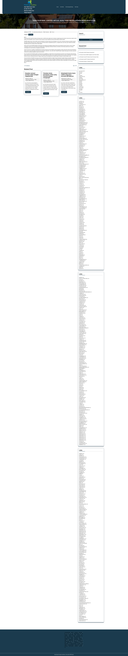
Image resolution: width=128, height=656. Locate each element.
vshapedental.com (82, 587)
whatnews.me (81, 561)
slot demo (80, 75)
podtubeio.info (81, 233)
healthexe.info (81, 216)
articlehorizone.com (82, 510)
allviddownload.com (82, 120)
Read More (28, 92)
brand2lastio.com (82, 167)
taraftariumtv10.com (82, 196)
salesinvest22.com (82, 566)
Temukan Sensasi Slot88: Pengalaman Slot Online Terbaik (89, 54)
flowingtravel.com (82, 141)
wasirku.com (81, 210)
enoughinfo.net (81, 250)
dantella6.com (81, 134)
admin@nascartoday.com (30, 79)
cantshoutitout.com (82, 112)
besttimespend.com (82, 394)
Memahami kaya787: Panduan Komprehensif (87, 59)
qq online (80, 73)
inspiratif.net (81, 103)
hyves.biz (80, 249)
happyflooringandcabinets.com (84, 367)
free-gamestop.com (82, 300)
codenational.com (82, 609)
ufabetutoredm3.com (82, 437)
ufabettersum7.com (82, 431)
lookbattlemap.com (82, 312)
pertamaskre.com (82, 290)
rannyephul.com (81, 193)
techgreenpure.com (82, 496)
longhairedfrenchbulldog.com (83, 327)
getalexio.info (81, 389)
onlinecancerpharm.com (83, 363)
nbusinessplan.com (82, 110)
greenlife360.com (82, 111)
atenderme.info (81, 226)
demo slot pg (81, 87)
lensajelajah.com (81, 472)
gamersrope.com (82, 298)
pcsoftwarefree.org (82, 480)
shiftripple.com (81, 414)
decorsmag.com (81, 121)
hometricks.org (81, 399)
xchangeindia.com (82, 593)
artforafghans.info (82, 214)
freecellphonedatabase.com (83, 297)
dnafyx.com (81, 482)
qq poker (81, 644)
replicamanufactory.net (82, 524)
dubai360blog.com (82, 359)
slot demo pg (81, 86)
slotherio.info (81, 238)
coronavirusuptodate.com (83, 514)
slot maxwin (76, 638)
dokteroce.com (81, 202)
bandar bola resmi (82, 76)
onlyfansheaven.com (82, 174)
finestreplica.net (81, 545)
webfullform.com (81, 119)
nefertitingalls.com (82, 468)
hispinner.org (81, 151)
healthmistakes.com (82, 373)
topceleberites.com (82, 528)
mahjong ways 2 (67, 638)
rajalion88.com (81, 461)
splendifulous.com (82, 526)
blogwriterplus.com (82, 281)
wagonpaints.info (81, 556)
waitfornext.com (81, 557)
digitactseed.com (82, 501)
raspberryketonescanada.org (83, 583)
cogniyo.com (81, 396)
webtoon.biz (81, 336)
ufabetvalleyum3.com (82, 440)
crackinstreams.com (82, 515)
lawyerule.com (81, 205)
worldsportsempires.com (83, 380)
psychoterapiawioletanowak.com (84, 409)
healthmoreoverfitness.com (83, 131)
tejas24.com (81, 211)
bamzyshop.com (82, 579)
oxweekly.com (81, 186)
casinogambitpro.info (82, 284)
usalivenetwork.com (82, 294)
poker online (81, 78)
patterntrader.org (81, 376)
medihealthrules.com (82, 584)
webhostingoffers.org (82, 491)
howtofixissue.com (82, 116)
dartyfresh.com (81, 478)
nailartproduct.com (82, 500)
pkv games (76, 632)
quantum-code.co (82, 560)
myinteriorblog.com (82, 575)
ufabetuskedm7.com (82, 436)
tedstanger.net (81, 553)
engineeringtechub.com (83, 351)
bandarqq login (70, 640)
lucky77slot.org (81, 360)
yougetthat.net (81, 316)
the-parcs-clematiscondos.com (84, 278)
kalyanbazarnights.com (83, 138)
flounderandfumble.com (83, 546)
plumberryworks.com (82, 408)
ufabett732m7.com (82, 570)
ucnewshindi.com (82, 296)
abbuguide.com (81, 489)
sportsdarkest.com (82, 335)
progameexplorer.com (82, 610)
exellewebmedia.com (82, 299)
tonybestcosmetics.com (83, 603)
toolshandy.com (81, 189)
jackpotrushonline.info (82, 295)
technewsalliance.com (82, 551)
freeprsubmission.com (82, 573)
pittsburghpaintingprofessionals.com (85, 407)
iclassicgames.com (82, 321)
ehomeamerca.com (82, 493)
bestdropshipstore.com (83, 497)
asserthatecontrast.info (82, 225)
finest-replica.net (81, 563)
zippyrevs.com (81, 128)
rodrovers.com (81, 506)
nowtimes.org (81, 244)
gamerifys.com (81, 102)
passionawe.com (82, 406)
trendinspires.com (82, 192)
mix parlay (79, 643)
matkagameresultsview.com (83, 149)
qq (79, 91)
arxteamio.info (81, 388)
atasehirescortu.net (82, 350)
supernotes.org (81, 379)
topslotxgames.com (82, 132)
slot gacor (78, 634)
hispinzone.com (81, 137)
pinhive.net (81, 251)
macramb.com (81, 184)
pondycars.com (81, 580)
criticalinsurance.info (82, 152)
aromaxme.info (81, 224)
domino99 (80, 83)
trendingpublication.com (83, 427)
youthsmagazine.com (82, 333)
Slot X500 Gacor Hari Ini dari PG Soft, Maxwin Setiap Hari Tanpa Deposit (49, 22)
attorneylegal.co (81, 353)
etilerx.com (81, 544)
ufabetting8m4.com (82, 529)
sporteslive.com (81, 342)
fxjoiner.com (81, 606)
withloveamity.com (82, 486)
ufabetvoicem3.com (82, 535)
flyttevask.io (81, 257)
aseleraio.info (81, 385)
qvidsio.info (81, 235)
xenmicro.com (81, 505)
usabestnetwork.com (82, 305)
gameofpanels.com (82, 156)
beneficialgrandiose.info (83, 230)
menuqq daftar (70, 639)
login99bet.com (81, 455)
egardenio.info (81, 387)
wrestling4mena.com (82, 165)
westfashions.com (82, 188)
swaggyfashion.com (82, 195)
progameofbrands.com (82, 124)
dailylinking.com (81, 481)
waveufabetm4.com (82, 536)
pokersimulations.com (82, 523)
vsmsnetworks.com (82, 104)
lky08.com (80, 175)
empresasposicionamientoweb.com (85, 602)
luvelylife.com (81, 183)
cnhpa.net (80, 377)
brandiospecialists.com (83, 143)
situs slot (72, 638)
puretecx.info (81, 217)
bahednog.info (81, 288)
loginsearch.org (81, 241)
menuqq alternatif (67, 632)
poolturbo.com (81, 212)
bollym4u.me (81, 253)
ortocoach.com (81, 405)
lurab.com (80, 615)
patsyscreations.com (82, 469)
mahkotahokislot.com (82, 362)
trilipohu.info (81, 267)
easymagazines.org (82, 397)
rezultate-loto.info (82, 525)
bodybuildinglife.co (82, 368)
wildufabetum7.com (82, 444)
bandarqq (80, 77)
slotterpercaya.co (82, 415)
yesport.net (81, 314)
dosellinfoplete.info (82, 232)
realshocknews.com (82, 371)
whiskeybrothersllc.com (83, 443)
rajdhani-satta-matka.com (83, 161)
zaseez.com (81, 464)
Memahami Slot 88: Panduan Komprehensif (87, 52)
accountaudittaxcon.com (83, 390)
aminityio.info (81, 220)
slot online (80, 85)
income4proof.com (82, 470)
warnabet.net (81, 252)
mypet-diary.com (82, 185)
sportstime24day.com (82, 341)
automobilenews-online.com (83, 598)
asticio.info (80, 386)
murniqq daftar (76, 639)
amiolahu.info (81, 221)
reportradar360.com (82, 194)
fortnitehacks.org (81, 240)
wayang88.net (81, 537)
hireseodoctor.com (82, 518)
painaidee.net (81, 334)
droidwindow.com (82, 572)
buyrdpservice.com (82, 313)
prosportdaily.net (81, 565)
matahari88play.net (82, 331)
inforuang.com (81, 180)
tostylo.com (81, 315)
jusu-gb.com (81, 279)
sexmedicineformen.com (83, 413)
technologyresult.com (82, 490)
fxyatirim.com (81, 488)
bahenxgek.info (81, 289)
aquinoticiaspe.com (82, 326)
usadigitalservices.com (83, 168)
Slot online (62, 6)
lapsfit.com (81, 519)
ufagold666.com (81, 574)
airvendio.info (81, 215)
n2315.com (81, 171)
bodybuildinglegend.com (83, 198)
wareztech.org (81, 304)
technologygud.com (82, 370)
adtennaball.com (81, 146)
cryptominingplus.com (82, 325)
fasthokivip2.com (82, 323)
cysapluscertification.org (83, 239)
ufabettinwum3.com (82, 433)
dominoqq (80, 88)
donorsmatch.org (82, 243)
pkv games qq (76, 644)
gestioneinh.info (81, 564)
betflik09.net (81, 473)
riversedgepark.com (82, 463)
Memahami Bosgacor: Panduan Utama (86, 61)
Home (58, 6)
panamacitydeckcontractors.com (84, 187)
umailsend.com (81, 307)
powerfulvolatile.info (82, 234)
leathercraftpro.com (82, 400)
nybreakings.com (82, 590)
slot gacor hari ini (76, 633)
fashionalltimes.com (82, 599)
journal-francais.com (82, 203)
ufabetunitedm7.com (82, 435)
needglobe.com (81, 404)
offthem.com (81, 105)
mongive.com (81, 148)
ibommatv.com (81, 106)
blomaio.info (81, 231)
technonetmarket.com (82, 552)
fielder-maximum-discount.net (84, 177)
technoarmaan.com (82, 601)
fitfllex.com (81, 178)
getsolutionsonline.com (82, 150)
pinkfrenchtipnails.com (82, 344)
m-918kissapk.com (82, 260)
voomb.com (81, 354)
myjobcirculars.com (82, 130)
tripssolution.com (82, 507)
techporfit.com (81, 107)
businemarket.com (82, 330)
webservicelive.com (82, 620)
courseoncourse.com (82, 286)
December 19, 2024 (66, 78)
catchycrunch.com (82, 465)
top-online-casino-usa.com (83, 139)
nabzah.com (81, 147)
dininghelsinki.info (82, 542)
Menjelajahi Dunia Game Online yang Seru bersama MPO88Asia (68, 74)
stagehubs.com (81, 453)
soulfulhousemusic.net (82, 418)
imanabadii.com (81, 266)
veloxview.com (81, 441)
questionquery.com (82, 197)
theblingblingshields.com (83, 343)
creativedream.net (82, 170)
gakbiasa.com (81, 262)
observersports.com (82, 324)
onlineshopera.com (82, 477)
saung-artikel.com (82, 322)
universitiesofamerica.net (83, 123)
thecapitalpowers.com (82, 422)
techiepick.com (81, 578)
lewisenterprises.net (82, 479)
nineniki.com (81, 142)
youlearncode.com (82, 487)
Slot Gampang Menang (69, 6)
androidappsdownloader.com (83, 157)
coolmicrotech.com (82, 594)
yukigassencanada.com (83, 509)
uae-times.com (81, 101)
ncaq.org (80, 474)
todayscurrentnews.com (83, 424)
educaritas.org (81, 471)
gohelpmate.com (81, 160)
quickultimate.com (82, 410)
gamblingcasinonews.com (83, 122)
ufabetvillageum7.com (82, 534)
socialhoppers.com (82, 169)
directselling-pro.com (82, 612)
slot (80, 633)
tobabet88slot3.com (82, 423)
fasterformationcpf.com (83, 309)
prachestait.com (81, 213)
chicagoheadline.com (82, 459)
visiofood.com (81, 571)
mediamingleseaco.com (83, 206)
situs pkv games (69, 642)
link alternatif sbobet (70, 644)
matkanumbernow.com (83, 129)
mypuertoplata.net (82, 114)
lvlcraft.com (81, 502)
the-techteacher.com (82, 597)
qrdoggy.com (81, 369)
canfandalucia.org (82, 588)
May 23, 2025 (29, 78)
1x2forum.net (81, 454)
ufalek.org (80, 364)
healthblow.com (81, 159)
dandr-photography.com (83, 201)
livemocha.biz (81, 247)
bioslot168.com (81, 618)
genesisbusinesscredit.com (83, 179)
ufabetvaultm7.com (82, 533)
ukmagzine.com (81, 303)
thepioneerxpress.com (82, 115)
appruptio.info (81, 268)
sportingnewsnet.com (82, 340)
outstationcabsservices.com (83, 591)
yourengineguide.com (82, 589)
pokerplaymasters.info (82, 285)
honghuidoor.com (82, 140)
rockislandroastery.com (83, 611)
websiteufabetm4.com (82, 538)
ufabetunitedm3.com (82, 434)
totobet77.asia (81, 425)
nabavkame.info (81, 261)
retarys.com (81, 308)
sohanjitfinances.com (82, 417)
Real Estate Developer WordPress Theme (61, 654)
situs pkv (72, 632)
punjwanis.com (81, 277)
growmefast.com (82, 361)
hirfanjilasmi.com (82, 398)
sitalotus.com (81, 378)
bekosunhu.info (81, 229)
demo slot (70, 635)
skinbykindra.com (82, 607)
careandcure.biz (81, 395)
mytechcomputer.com (82, 617)
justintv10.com (81, 204)
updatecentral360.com (82, 381)
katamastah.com (82, 382)
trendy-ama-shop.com (82, 569)
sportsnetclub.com (82, 317)
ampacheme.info (81, 222)
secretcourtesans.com (82, 456)
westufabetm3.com (82, 442)
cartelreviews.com (82, 498)
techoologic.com (81, 582)
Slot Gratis (76, 6)
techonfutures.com (82, 581)
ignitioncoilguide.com (82, 616)
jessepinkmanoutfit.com (83, 306)
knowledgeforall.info (82, 166)
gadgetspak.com (81, 516)
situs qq (80, 82)
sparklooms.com (82, 419)
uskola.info (81, 555)
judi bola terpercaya (73, 643)
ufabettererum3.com (82, 428)
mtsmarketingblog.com (83, 207)
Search (81, 33)
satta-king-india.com (82, 508)
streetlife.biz (81, 248)
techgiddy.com (81, 293)
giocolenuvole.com (82, 483)
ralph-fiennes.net (81, 176)
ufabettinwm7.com (82, 432)
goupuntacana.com (82, 462)
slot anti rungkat (71, 634)
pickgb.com (81, 372)
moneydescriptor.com (82, 332)
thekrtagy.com (81, 592)
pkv (79, 74)
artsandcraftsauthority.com (83, 619)
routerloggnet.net (81, 133)
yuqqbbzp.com (81, 511)
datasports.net (81, 349)
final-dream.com (81, 562)
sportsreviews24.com (82, 358)
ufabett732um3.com (82, 554)
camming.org (81, 460)
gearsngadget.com (82, 517)
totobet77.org (81, 426)
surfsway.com (81, 499)
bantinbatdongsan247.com (83, 287)
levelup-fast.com (81, 520)
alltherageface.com (82, 608)
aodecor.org (81, 242)
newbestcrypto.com (82, 318)
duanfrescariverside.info (83, 543)
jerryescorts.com (82, 352)
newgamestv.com (82, 345)
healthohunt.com (81, 547)
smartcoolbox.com (82, 416)
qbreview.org (81, 125)
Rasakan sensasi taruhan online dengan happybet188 (31, 74)
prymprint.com (81, 391)
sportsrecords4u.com (82, 527)
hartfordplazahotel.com (82, 259)
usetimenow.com (82, 158)
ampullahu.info (81, 223)
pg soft (75, 634)
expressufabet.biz (82, 113)
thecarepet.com (81, 280)
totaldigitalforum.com (82, 600)
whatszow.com (81, 492)
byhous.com (81, 258)
